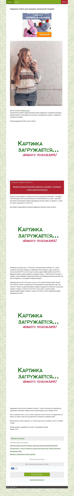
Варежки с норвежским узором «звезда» (22, 454)
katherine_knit (25, 110)
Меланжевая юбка (16, 451)
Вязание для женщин (18, 438)
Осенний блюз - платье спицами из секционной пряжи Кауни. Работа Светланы (35, 448)
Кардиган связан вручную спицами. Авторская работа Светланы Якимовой (33, 445)
